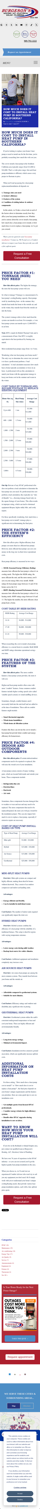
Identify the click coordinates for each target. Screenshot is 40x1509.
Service (5, 1260)
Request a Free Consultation (22, 255)
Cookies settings (20, 1487)
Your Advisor (9, 121)
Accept (20, 1493)
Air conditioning (8, 1251)
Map (13, 1405)
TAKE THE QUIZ (20, 1338)
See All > (5, 1275)
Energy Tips (7, 1254)
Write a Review (25, 34)
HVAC (5, 1245)
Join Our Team (33, 34)
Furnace (5, 1269)
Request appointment (20, 1356)
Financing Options (17, 34)
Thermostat (6, 1272)
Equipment (6, 1266)
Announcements (8, 1263)
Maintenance (7, 1248)
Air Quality (6, 1257)
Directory (27, 1405)
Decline (20, 1500)
